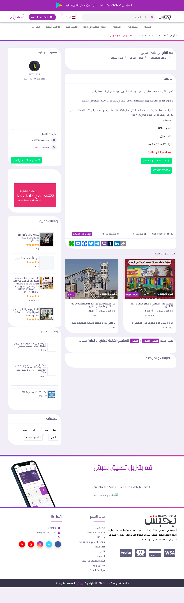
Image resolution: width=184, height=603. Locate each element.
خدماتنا (101, 537)
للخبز (25, 430)
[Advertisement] (120, 200)
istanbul (52, 528)
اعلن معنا (100, 546)
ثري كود (79, 583)
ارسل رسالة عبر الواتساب (155, 160)
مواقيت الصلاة (52, 27)
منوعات (162, 35)
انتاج (46, 430)
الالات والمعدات (145, 35)
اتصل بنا (36, 27)
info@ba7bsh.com (46, 532)
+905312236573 (161, 170)
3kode (106, 583)
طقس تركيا (72, 27)
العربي (53, 437)
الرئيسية (148, 27)
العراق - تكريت (137, 58)
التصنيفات (134, 27)
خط (54, 430)
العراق (68, 17)
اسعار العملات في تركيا (94, 27)
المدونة (117, 27)
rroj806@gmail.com (40, 140)
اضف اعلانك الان (39, 17)
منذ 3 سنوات (163, 311)
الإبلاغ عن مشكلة (82, 234)
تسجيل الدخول (18, 17)
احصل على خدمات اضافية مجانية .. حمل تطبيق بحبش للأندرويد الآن (99, 5)
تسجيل (134, 341)
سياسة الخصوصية (96, 532)
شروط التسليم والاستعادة (92, 542)
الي (33, 430)
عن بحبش (100, 528)
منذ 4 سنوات (116, 58)
